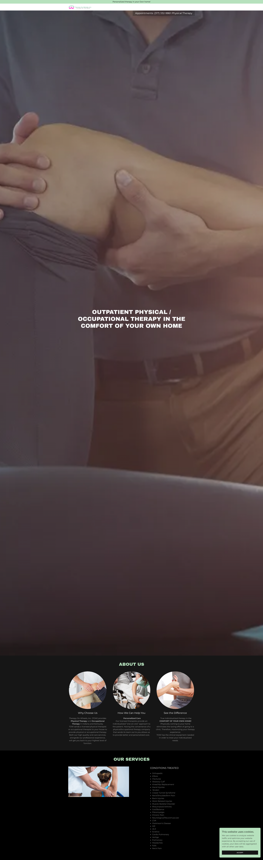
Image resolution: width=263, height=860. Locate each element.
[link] (80, 7)
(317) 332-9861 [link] (162, 13)
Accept (240, 853)
